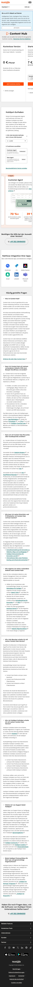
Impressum (12, 976)
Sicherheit (21, 976)
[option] (27, 7)
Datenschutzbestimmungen (16, 972)
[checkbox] (16, 151)
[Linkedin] (22, 948)
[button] (13, 91)
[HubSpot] (5, 2)
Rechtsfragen (16, 969)
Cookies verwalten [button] (16, 982)
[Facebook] (5, 948)
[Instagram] (9, 948)
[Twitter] (18, 948)
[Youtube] (13, 948)
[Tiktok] (30, 948)
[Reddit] (26, 948)
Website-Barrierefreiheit (16, 979)
